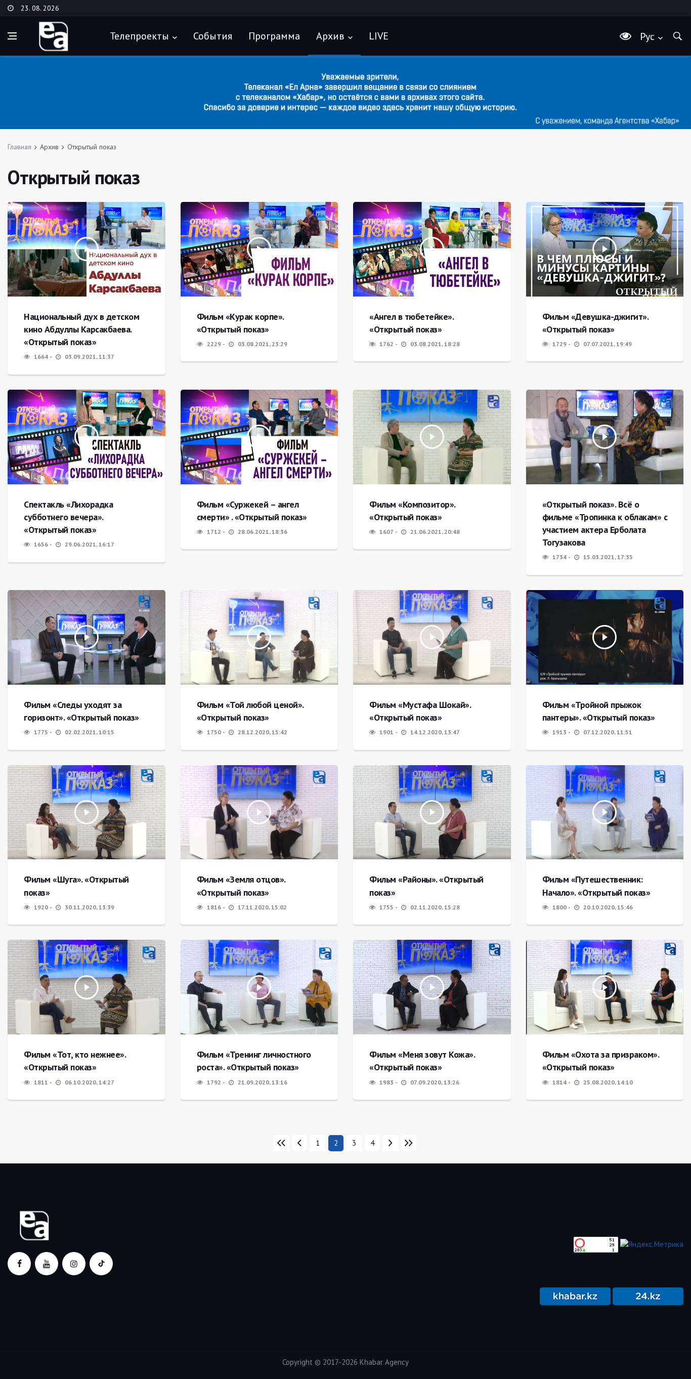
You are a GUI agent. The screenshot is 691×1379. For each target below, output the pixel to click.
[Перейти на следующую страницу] (390, 1143)
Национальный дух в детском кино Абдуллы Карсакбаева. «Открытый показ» (81, 329)
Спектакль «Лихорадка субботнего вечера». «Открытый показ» (68, 516)
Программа (274, 36)
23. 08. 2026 (40, 8)
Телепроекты (139, 36)
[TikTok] (101, 1263)
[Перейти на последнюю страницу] (408, 1143)
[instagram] (73, 1263)
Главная (19, 146)
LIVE (378, 36)
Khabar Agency (384, 1362)
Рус (647, 36)
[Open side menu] (12, 36)
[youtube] (46, 1263)
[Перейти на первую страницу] (281, 1143)
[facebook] (19, 1263)
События (212, 36)
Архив (330, 36)
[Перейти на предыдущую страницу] (299, 1143)
